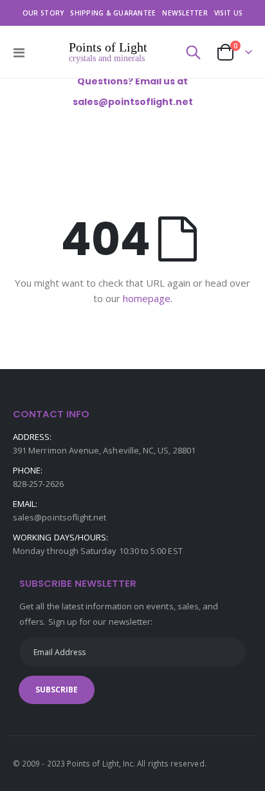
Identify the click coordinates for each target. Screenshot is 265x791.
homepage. (147, 298)
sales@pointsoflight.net (60, 517)
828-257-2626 (38, 484)
